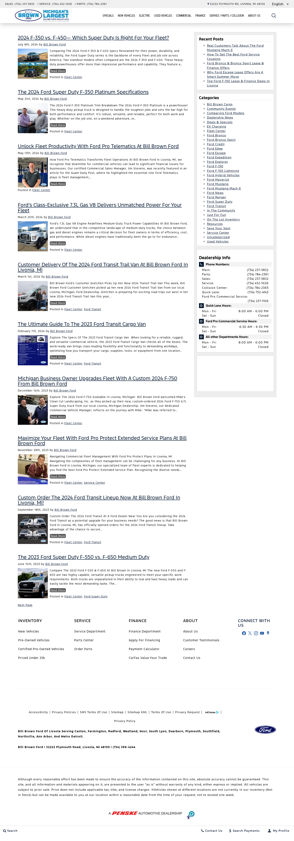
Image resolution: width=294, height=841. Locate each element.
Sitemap (117, 712)
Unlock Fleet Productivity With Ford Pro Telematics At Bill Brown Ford (98, 146)
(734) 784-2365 (258, 288)
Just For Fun (216, 215)
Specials (108, 15)
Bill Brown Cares (220, 104)
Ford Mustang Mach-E (224, 188)
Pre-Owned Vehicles (34, 640)
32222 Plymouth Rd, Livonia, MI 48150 (237, 4)
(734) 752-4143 (258, 292)
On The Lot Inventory (223, 219)
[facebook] (244, 633)
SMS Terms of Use (93, 712)
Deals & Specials (220, 122)
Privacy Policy (125, 721)
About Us (254, 15)
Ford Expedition (219, 157)
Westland (130, 731)
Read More (57, 71)
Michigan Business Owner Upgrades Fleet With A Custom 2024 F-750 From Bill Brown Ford (97, 381)
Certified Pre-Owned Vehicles (41, 649)
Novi (143, 731)
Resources (215, 224)
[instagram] (256, 633)
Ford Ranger (216, 197)
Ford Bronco (216, 135)
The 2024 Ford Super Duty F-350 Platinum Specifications (83, 92)
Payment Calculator (144, 649)
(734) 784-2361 (258, 274)
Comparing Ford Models (225, 113)
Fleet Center (73, 77)
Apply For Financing (144, 640)
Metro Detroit (72, 736)
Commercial (183, 15)
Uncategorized (218, 237)
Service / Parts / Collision (226, 15)
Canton (80, 731)
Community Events (221, 109)
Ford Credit (216, 144)
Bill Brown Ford (54, 44)
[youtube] (262, 633)
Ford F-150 (215, 166)
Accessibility (38, 712)
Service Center (94, 482)
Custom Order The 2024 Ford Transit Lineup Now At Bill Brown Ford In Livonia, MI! (99, 500)
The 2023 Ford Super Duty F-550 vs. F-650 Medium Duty (83, 557)
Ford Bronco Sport (221, 140)
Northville (26, 736)
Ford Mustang (218, 184)
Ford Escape (216, 153)
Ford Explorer (217, 162)
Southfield (211, 731)
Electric (144, 15)
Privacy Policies (64, 712)
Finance (200, 15)
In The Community (221, 210)
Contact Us (191, 658)
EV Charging (216, 126)
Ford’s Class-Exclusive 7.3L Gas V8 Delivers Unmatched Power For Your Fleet (100, 207)
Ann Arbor (44, 736)
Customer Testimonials (201, 640)
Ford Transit (92, 309)
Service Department (90, 631)
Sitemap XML (137, 712)
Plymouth (193, 731)
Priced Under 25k (31, 658)
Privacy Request (187, 712)
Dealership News (220, 117)
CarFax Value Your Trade (148, 658)
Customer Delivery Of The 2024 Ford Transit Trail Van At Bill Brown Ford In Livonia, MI (103, 267)
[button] (273, 15)
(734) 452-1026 (258, 283)
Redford (114, 731)
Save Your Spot (218, 228)
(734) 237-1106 (258, 301)
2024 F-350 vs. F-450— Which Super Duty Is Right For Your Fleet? (93, 37)
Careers (189, 649)
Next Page (25, 605)
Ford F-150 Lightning (223, 171)
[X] (250, 633)
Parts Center (84, 640)
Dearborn (176, 731)
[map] (268, 633)
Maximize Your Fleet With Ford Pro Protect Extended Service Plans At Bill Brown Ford (102, 440)
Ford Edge (215, 148)
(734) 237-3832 (258, 270)
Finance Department (145, 631)
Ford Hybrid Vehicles (223, 175)
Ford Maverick (218, 179)
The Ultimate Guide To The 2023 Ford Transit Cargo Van (82, 324)
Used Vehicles (163, 15)
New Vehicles (126, 15)
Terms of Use (161, 712)
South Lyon (158, 731)
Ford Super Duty (96, 596)
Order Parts (83, 649)
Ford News (215, 193)
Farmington (97, 731)
